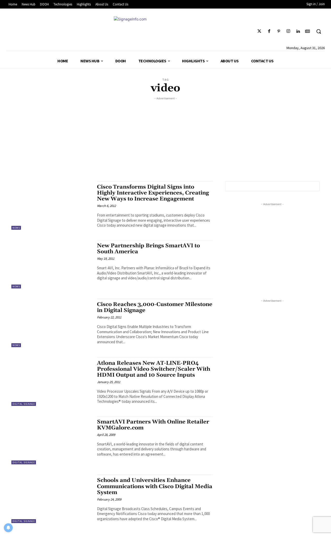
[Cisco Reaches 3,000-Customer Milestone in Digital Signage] (51, 323)
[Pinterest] (278, 31)
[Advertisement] (165, 137)
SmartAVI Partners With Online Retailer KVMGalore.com (153, 425)
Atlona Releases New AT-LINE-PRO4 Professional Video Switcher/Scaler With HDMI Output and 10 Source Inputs (153, 369)
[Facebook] (269, 31)
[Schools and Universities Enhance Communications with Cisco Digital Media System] (51, 499)
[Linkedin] (298, 31)
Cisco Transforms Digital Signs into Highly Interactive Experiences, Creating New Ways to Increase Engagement (153, 193)
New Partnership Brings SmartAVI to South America (148, 248)
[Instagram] (288, 31)
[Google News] (307, 31)
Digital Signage (23, 404)
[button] (318, 31)
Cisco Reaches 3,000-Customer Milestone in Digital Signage (154, 307)
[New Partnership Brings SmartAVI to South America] (51, 264)
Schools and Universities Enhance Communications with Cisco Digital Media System (154, 486)
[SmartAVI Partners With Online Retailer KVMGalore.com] (51, 440)
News (16, 227)
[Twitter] (259, 31)
